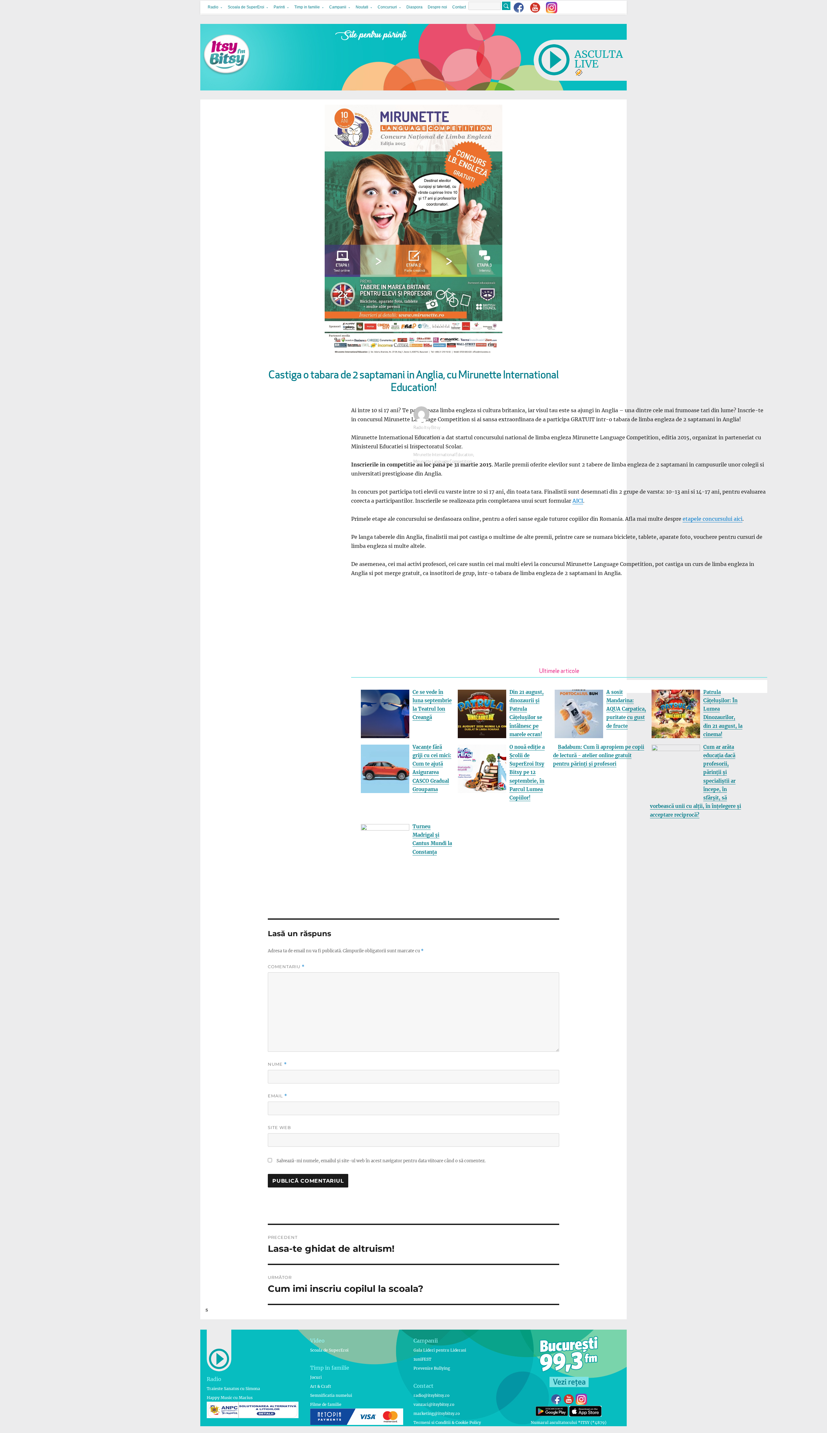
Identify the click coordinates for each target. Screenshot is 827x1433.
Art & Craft (320, 1386)
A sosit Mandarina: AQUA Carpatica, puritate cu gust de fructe (626, 709)
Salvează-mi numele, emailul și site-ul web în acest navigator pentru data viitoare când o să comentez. (381, 1161)
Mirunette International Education (443, 455)
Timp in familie (307, 7)
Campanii (337, 7)
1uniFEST (422, 1359)
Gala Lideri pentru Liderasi (440, 1350)
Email (277, 1096)
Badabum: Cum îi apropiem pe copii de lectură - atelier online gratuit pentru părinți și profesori (598, 755)
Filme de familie (325, 1404)
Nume (277, 1064)
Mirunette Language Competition (443, 462)
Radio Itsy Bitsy (427, 428)
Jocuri (316, 1377)
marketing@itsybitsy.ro (437, 1413)
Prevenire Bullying (432, 1368)
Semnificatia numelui (331, 1395)
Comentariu (286, 966)
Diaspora (414, 7)
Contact (459, 7)
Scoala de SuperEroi (246, 7)
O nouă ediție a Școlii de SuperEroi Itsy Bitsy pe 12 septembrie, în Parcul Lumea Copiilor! (527, 772)
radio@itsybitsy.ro (431, 1395)
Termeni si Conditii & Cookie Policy (447, 1422)
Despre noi (437, 7)
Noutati (362, 7)
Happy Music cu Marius (230, 1397)
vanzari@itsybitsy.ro (434, 1404)
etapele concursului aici (712, 519)
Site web (279, 1127)
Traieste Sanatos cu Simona (233, 1388)
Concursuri (387, 7)
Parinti (279, 7)
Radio (213, 7)
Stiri (417, 446)
